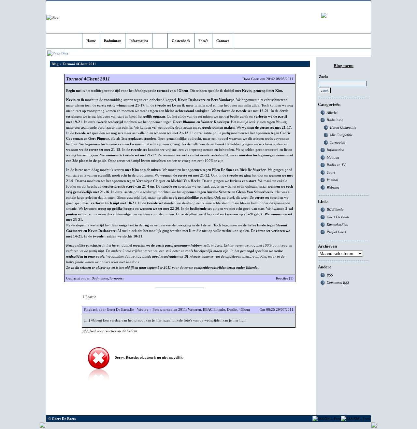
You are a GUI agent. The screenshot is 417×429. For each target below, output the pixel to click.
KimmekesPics (337, 224)
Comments (338, 282)
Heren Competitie (343, 127)
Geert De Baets (338, 217)
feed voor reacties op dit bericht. (110, 331)
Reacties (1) (285, 278)
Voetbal (332, 180)
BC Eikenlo (335, 209)
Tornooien (116, 278)
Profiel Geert (336, 232)
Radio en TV (336, 165)
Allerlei (332, 112)
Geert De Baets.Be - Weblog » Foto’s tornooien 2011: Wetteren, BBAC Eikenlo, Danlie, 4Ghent (178, 309)
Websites (333, 187)
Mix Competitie (341, 135)
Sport (331, 172)
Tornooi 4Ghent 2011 (88, 78)
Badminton (100, 278)
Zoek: (323, 77)
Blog (55, 64)
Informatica (335, 150)
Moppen (333, 157)
